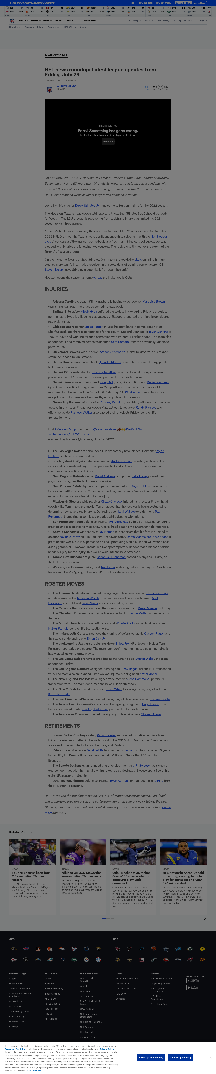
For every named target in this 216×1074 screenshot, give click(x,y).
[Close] (210, 1057)
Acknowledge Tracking (180, 1057)
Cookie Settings (33, 1070)
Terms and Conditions (16, 1049)
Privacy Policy (107, 1049)
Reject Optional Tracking (151, 1057)
